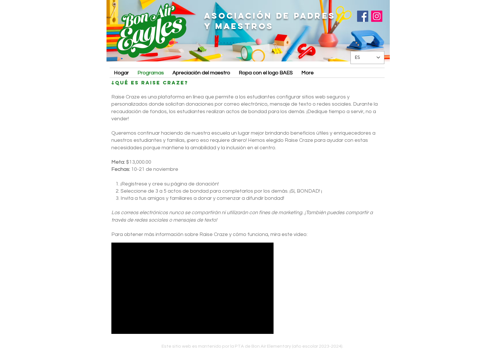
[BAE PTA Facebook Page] (362, 16)
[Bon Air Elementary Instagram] (376, 16)
